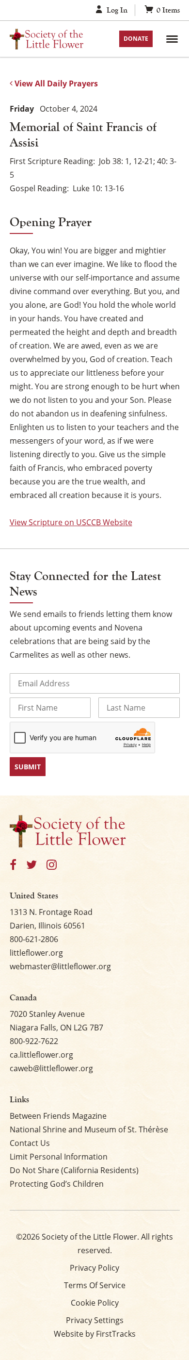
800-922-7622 (34, 1041)
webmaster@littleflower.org (60, 966)
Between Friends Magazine (58, 1116)
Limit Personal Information (59, 1156)
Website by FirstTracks (95, 1333)
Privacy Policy (94, 1267)
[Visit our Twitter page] (31, 865)
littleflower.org (36, 952)
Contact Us (30, 1143)
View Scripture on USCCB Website (71, 522)
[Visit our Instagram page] (52, 865)
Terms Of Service (95, 1285)
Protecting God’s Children (57, 1183)
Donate (136, 38)
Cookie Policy (95, 1302)
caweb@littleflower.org (51, 1068)
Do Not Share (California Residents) (74, 1170)
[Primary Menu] (172, 39)
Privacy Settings (95, 1320)
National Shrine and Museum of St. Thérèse (89, 1129)
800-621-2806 (34, 939)
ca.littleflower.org (41, 1054)
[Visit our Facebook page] (13, 865)
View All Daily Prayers (55, 83)
